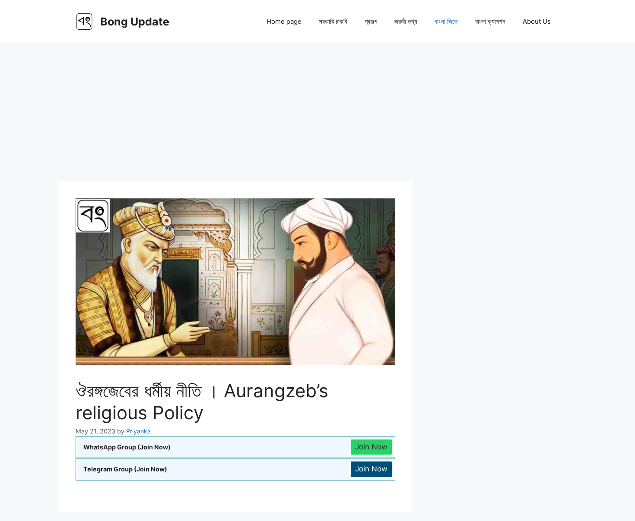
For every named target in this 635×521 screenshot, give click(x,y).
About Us (537, 21)
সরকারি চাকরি (333, 21)
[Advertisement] (317, 107)
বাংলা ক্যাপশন (490, 21)
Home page (284, 21)
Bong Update (134, 21)
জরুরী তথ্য (405, 21)
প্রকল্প (371, 21)
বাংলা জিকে (446, 21)
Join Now (371, 447)
